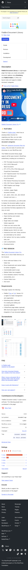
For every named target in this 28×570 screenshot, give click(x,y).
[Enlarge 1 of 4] (11, 321)
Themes (17, 507)
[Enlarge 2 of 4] (24, 321)
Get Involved (18, 517)
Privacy (4, 512)
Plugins (17, 509)
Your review (5, 468)
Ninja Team (7, 35)
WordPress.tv (6, 526)
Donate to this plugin (7, 494)
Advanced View (6, 442)
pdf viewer (23, 437)
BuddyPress (6, 539)
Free (10, 293)
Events (17, 520)
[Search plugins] (18, 17)
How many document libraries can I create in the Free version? (11, 371)
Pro (14, 293)
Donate (18, 523)
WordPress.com (7, 531)
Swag (17, 526)
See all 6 (24, 430)
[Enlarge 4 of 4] (24, 339)
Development (7, 57)
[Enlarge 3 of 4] (11, 329)
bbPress (5, 536)
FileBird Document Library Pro (10, 124)
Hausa (7, 546)
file (14, 437)
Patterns (17, 512)
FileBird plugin (12, 132)
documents (17, 434)
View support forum (7, 480)
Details (5, 45)
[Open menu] (25, 2)
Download (5, 39)
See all (24, 468)
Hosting (4, 509)
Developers (5, 523)
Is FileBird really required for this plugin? (8, 365)
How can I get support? (8, 390)
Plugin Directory (6, 7)
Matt (4, 533)
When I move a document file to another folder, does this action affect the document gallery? (11, 378)
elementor (23, 434)
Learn (3, 517)
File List (18, 437)
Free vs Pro (7, 86)
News (3, 507)
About (3, 504)
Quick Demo (14, 86)
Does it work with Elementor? (10, 385)
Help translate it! (14, 12)
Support (5, 61)
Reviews (5, 49)
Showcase (18, 504)
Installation (6, 53)
